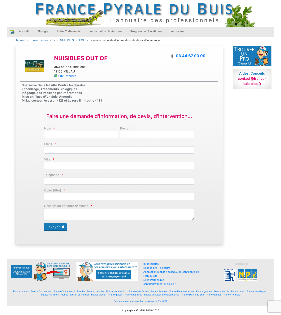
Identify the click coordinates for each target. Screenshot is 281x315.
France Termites (231, 294)
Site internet (67, 76)
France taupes (213, 294)
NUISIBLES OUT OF (72, 40)
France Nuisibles (50, 294)
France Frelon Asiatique (181, 291)
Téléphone (51, 174)
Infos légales (151, 263)
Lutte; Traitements (69, 31)
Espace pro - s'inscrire (156, 267)
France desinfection (138, 291)
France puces (115, 294)
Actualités (177, 31)
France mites (237, 291)
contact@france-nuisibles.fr (159, 283)
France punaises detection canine (161, 294)
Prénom (125, 128)
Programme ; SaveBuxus (146, 31)
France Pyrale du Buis (192, 294)
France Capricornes (41, 291)
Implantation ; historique (105, 31)
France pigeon (98, 294)
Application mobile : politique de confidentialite (171, 271)
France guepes (204, 291)
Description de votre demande (66, 205)
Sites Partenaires (153, 279)
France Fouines (159, 291)
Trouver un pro (38, 40)
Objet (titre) (52, 190)
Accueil (24, 31)
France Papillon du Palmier (75, 294)
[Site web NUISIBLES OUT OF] (34, 66)
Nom (47, 128)
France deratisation (116, 291)
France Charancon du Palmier (69, 291)
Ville (47, 159)
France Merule (221, 291)
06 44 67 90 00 (190, 56)
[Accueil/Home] (12, 31)
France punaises (133, 294)
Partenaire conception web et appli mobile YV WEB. (140, 301)
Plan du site (150, 275)
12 (53, 40)
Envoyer (54, 227)
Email (48, 143)
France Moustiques (256, 291)
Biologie (42, 31)
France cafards (21, 291)
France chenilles (95, 291)
